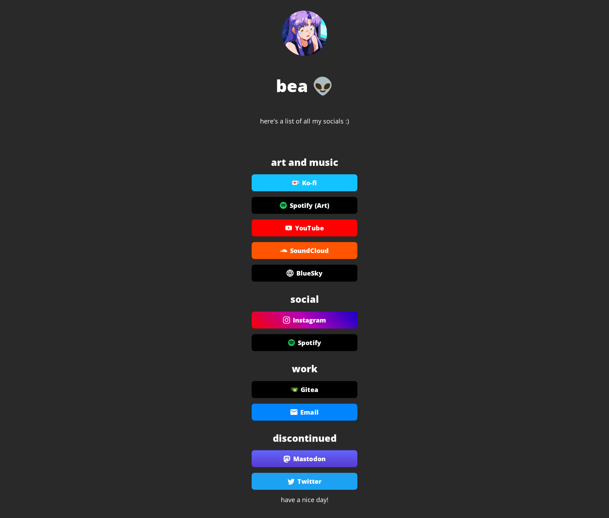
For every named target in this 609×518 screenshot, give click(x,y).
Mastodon (309, 458)
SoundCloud (309, 250)
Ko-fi (309, 183)
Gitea (309, 389)
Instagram (309, 320)
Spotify (309, 342)
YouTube (309, 228)
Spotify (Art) (309, 205)
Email (309, 412)
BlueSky (309, 273)
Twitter (309, 481)
